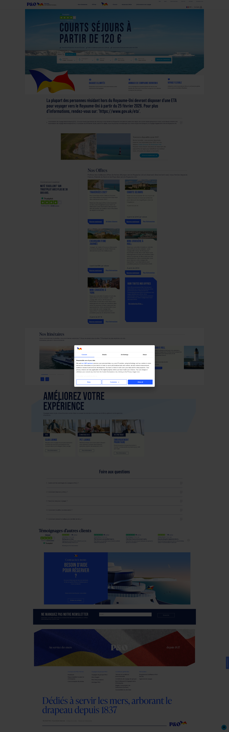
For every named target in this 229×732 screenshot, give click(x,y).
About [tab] (145, 354)
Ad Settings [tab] (124, 354)
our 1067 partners (87, 363)
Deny (88, 382)
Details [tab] (104, 354)
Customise (113, 382)
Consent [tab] (84, 354)
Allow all (140, 382)
